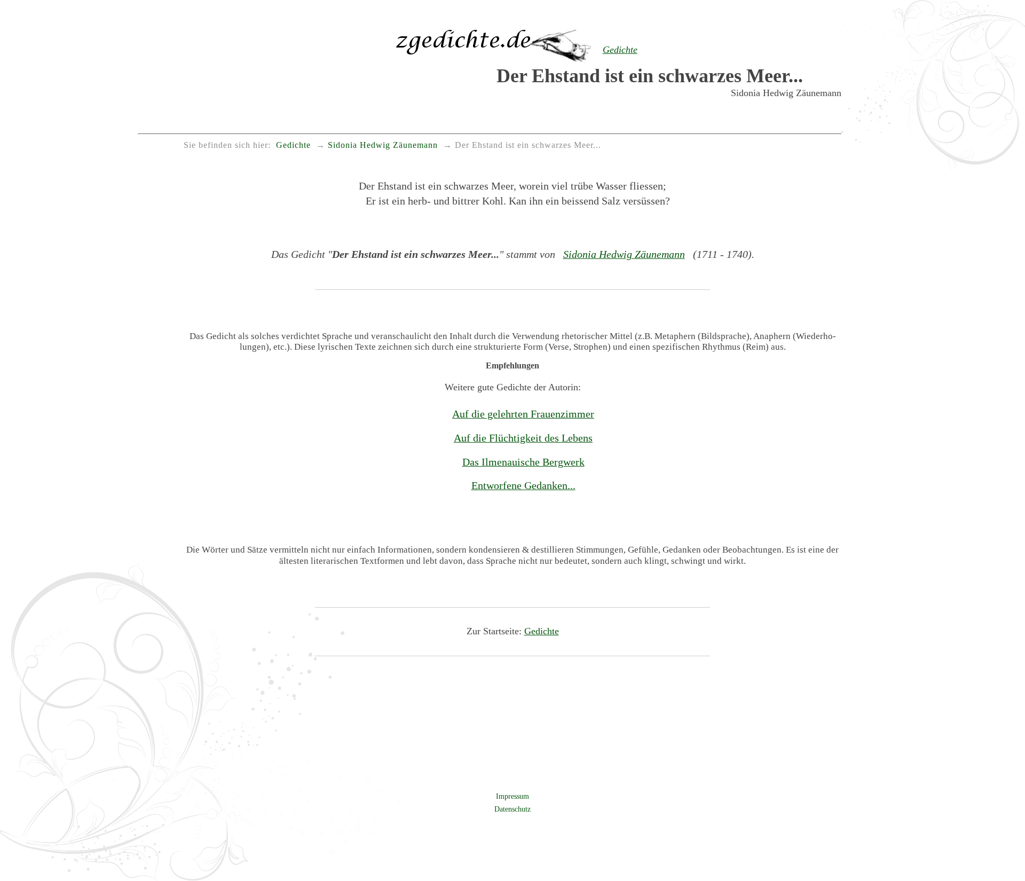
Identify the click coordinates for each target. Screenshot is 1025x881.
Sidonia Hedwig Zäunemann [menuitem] (383, 145)
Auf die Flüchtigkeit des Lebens (523, 438)
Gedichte (541, 631)
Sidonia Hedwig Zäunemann (624, 254)
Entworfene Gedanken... (523, 485)
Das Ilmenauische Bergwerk (523, 462)
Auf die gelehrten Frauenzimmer (523, 414)
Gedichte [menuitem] (293, 145)
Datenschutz (512, 809)
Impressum (512, 796)
